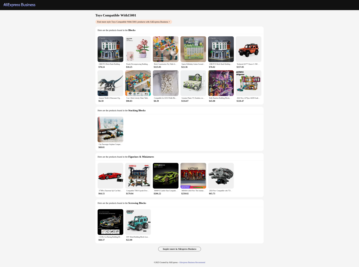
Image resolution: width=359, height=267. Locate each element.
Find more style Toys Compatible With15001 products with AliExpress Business (132, 22)
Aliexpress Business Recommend (192, 262)
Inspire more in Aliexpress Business (179, 249)
